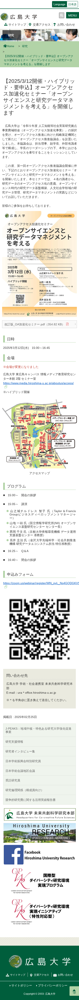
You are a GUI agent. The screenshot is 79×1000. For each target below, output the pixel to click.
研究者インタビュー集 (20, 751)
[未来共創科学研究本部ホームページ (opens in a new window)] (39, 814)
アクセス (42, 24)
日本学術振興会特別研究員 (23, 761)
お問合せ (66, 24)
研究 (25, 46)
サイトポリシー (21, 985)
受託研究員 (12, 780)
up (74, 992)
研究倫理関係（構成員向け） (24, 790)
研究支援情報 (14, 741)
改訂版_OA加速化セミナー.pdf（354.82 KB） (34, 324)
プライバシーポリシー (52, 985)
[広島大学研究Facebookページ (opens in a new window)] (39, 854)
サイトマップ (17, 24)
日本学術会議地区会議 (20, 771)
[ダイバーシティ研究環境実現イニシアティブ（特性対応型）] (39, 912)
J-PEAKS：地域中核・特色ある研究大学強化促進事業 (38, 730)
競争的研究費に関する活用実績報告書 (30, 799)
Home (10, 46)
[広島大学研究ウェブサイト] (39, 832)
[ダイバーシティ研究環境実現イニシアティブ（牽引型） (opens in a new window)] (39, 880)
